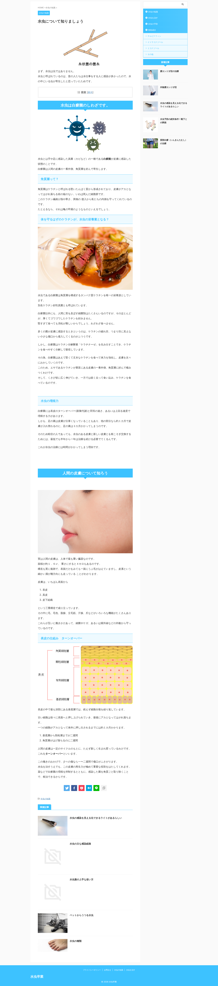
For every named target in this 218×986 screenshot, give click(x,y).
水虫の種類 (76, 940)
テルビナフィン (154, 36)
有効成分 (152, 30)
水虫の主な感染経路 (80, 843)
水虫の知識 (45, 799)
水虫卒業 (36, 976)
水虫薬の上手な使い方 (81, 879)
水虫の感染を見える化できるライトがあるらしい (96, 817)
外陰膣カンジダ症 (168, 87)
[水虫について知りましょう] (89, 788)
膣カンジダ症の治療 (169, 71)
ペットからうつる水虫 (81, 915)
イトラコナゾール (155, 42)
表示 (90, 92)
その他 (150, 54)
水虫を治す (153, 18)
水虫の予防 (153, 24)
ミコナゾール (153, 48)
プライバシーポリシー (92, 970)
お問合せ (107, 970)
